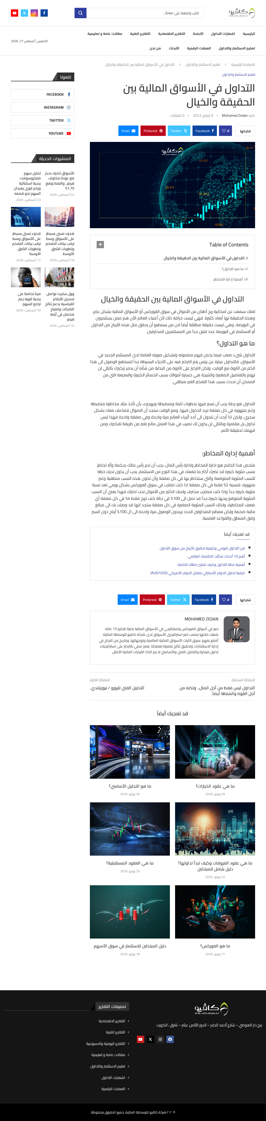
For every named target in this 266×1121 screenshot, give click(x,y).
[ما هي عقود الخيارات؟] (215, 751)
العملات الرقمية (199, 48)
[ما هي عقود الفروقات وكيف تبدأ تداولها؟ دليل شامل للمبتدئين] (215, 829)
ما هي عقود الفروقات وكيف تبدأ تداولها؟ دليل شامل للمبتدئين (215, 866)
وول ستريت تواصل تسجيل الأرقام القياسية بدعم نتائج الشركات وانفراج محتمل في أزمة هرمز (59, 306)
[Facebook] (44, 13)
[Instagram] (34, 13)
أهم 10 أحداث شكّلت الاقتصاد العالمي (216, 556)
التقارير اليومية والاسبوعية (105, 1043)
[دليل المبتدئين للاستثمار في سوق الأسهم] (130, 912)
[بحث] (81, 13)
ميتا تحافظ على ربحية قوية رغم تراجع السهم (29, 299)
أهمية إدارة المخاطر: (228, 279)
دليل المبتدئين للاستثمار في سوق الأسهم (130, 946)
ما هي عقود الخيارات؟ (215, 786)
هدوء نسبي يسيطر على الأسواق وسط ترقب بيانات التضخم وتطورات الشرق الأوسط (60, 244)
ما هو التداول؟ (233, 268)
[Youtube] (14, 13)
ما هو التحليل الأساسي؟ (130, 786)
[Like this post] (224, 131)
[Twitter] (24, 13)
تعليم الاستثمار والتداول (237, 48)
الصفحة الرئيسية (243, 64)
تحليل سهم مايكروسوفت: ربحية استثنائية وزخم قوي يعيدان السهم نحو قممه (27, 183)
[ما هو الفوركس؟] (215, 912)
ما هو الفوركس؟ (215, 946)
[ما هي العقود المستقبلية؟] (130, 829)
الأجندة (198, 33)
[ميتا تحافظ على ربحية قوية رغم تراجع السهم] (26, 277)
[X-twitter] (150, 1039)
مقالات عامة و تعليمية (105, 33)
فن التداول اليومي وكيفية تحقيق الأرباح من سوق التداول (202, 548)
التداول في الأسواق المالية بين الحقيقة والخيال (204, 258)
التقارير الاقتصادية (171, 33)
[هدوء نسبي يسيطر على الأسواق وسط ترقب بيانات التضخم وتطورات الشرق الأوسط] (60, 217)
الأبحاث (174, 48)
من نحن (155, 48)
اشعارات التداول (223, 33)
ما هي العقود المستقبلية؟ (130, 863)
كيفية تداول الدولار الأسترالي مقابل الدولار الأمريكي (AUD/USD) (197, 572)
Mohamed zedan (235, 115)
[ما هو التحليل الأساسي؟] (130, 751)
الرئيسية (249, 33)
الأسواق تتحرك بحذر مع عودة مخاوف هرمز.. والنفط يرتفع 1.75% (59, 181)
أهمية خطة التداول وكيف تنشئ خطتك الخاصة (211, 564)
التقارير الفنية (140, 33)
